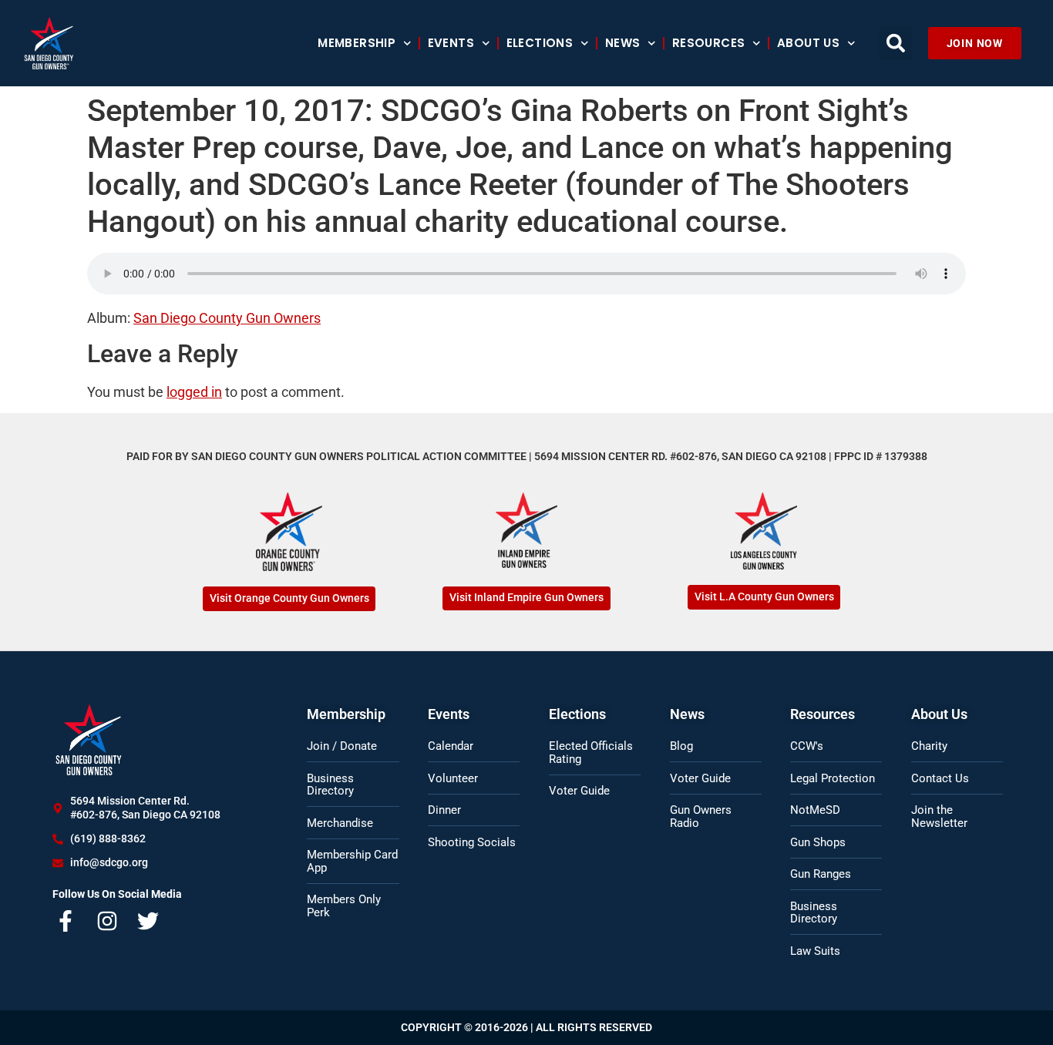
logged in (194, 392)
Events (451, 43)
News (623, 43)
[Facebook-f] (65, 921)
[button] (896, 43)
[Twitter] (148, 921)
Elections (540, 43)
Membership (356, 43)
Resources (708, 43)
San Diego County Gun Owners (227, 318)
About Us (808, 43)
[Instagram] (107, 921)
